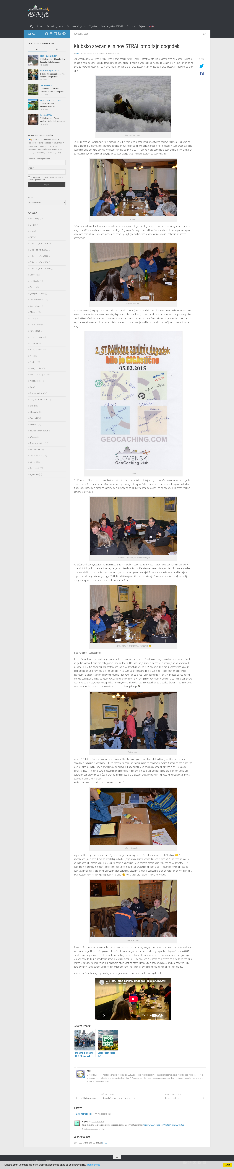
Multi (32, 356)
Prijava (142, 26)
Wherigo (33, 437)
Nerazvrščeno (35, 381)
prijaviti (105, 1142)
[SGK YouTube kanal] (55, 33)
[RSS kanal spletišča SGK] (59, 33)
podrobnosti (93, 1164)
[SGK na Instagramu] (51, 33)
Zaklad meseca (51, 56)
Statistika (34, 424)
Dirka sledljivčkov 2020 (39, 250)
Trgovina (93, 26)
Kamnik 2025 (35, 331)
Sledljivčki (34, 412)
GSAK (32, 318)
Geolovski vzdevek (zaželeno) (39, 159)
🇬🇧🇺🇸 (151, 26)
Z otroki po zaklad (37, 443)
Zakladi (48, 100)
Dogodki (78, 34)
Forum (40, 26)
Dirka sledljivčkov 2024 (39, 262)
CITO (32, 237)
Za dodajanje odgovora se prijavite (94, 1129)
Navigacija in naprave (38, 374)
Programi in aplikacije (38, 399)
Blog (42, 56)
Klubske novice (36, 337)
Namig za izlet (35, 368)
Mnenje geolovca (37, 349)
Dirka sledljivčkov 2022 (39, 256)
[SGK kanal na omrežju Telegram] (64, 33)
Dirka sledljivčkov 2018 (39, 243)
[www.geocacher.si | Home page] (42, 11)
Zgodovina (57, 100)
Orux (32, 387)
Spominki (34, 418)
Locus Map (34, 343)
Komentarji (84, 1114)
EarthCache (34, 281)
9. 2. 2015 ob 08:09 (98, 1122)
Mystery (33, 362)
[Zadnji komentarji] (56, 49)
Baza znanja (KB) (46, 71)
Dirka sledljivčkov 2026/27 (112, 26)
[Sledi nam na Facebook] (46, 33)
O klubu (130, 26)
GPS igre (33, 312)
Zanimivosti (34, 468)
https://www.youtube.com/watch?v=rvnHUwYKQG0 (163, 1125)
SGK (77, 53)
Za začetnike (35, 449)
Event (87, 34)
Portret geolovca (37, 393)
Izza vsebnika (35, 324)
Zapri (227, 1165)
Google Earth (35, 306)
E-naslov (31, 168)
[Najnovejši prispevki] (37, 49)
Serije (32, 406)
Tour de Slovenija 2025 (39, 431)
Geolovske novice (37, 300)
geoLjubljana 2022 (37, 293)
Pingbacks (104, 1114)
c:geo (32, 231)
